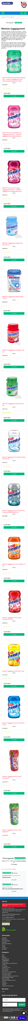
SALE (3, 954)
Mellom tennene (5, 959)
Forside (3, 981)
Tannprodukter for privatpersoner (9, 963)
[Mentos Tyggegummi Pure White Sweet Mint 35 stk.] (14, 442)
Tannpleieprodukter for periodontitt (10, 976)
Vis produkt (14, 96)
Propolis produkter (6, 974)
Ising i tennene (5, 969)
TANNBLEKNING (5, 960)
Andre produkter (5, 979)
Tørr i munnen (5, 970)
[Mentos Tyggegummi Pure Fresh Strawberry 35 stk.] (14, 603)
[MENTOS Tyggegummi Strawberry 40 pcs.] (14, 335)
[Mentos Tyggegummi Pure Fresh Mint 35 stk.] (14, 708)
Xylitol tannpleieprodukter (8, 977)
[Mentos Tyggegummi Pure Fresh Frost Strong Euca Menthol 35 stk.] (14, 496)
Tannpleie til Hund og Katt (7, 986)
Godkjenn (22, 1004)
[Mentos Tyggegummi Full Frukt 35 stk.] (14, 656)
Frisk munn (4, 957)
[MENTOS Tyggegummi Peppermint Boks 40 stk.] (14, 228)
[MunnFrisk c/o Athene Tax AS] (7, 3)
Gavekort (4, 984)
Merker (3, 956)
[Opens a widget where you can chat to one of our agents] (22, 1018)
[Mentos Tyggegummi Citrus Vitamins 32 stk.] (14, 549)
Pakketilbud (4, 983)
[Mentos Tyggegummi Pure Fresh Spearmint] (14, 815)
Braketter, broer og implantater (9, 971)
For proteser (5, 966)
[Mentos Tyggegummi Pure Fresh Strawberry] (14, 762)
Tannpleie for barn (6, 967)
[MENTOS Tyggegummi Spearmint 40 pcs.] (14, 389)
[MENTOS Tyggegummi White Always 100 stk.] (14, 282)
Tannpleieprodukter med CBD (8, 980)
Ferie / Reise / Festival (6, 973)
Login (3, 991)
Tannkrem (4, 964)
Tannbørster (5, 962)
